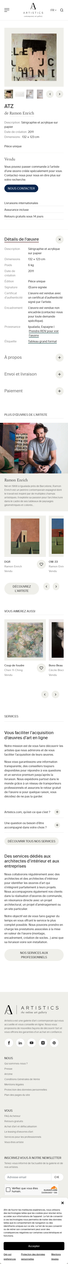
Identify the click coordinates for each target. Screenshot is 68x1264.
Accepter (34, 1246)
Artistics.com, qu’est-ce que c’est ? (27, 812)
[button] (62, 1202)
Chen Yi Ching (13, 670)
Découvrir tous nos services (31, 841)
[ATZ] (34, 57)
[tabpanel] (34, 290)
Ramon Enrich (21, 113)
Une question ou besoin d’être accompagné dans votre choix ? (25, 825)
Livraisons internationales (21, 203)
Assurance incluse (16, 209)
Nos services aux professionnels (34, 955)
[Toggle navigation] (10, 10)
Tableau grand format (42, 341)
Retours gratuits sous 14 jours (23, 216)
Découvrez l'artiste (22, 588)
